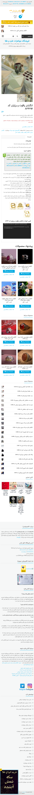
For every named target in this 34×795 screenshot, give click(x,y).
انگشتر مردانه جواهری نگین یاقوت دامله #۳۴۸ (25, 300)
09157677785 (15, 4)
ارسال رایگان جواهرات (26, 725)
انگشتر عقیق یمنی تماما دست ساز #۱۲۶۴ (25, 338)
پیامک (25, 166)
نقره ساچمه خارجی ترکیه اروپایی (24, 672)
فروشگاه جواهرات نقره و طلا (25, 716)
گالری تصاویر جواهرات (26, 776)
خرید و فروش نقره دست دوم (25, 747)
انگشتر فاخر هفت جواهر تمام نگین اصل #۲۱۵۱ (8, 338)
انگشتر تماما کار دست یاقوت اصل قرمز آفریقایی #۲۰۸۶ (9, 267)
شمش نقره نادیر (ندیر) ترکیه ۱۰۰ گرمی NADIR (22, 676)
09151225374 (17, 2)
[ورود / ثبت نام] (13, 36)
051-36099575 (30, 550)
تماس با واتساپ (16, 163)
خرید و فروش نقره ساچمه (26, 668)
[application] (17, 231)
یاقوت (22, 132)
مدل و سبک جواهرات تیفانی (25, 700)
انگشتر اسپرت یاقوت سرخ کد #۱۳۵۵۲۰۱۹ (25, 267)
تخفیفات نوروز (28, 741)
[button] (3, 57)
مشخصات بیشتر (25, 274)
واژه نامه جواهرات (27, 763)
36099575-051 (23, 2)
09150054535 (10, 2)
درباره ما (18, 537)
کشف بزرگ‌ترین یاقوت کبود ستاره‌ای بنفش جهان (21, 706)
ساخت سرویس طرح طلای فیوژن (24, 703)
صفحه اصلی (28, 44)
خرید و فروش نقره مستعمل (25, 750)
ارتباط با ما (23, 552)
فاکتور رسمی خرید (27, 728)
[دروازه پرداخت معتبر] (23, 569)
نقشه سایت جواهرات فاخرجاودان (24, 782)
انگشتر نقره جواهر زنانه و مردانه (18, 44)
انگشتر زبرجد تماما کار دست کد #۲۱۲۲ (9, 368)
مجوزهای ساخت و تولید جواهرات (24, 731)
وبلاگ (30, 754)
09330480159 (21, 4)
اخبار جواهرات (28, 760)
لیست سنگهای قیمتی (26, 773)
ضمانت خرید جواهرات (26, 719)
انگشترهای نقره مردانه (14, 130)
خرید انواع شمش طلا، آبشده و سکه (23, 709)
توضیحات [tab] (29, 137)
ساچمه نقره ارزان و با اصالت (26, 670)
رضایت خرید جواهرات (26, 722)
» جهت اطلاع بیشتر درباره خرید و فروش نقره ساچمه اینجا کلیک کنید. (17, 664)
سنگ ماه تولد (28, 770)
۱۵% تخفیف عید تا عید (26, 738)
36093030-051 (28, 4)
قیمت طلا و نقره (27, 744)
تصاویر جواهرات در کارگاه (25, 779)
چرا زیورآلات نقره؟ (27, 766)
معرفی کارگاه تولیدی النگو (25, 735)
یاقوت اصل (17, 132)
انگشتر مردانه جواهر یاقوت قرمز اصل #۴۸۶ (9, 300)
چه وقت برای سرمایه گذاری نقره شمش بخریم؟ (22, 674)
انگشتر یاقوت (27, 132)
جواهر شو (29, 757)
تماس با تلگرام (26, 163)
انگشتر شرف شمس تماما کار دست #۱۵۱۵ (25, 368)
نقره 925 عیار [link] (23, 117)
